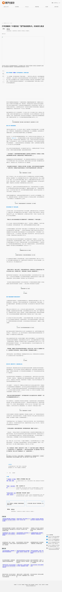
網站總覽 (47, 584)
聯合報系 (36, 584)
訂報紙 (40, 584)
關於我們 (56, 6)
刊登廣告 (15, 584)
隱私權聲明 (32, 584)
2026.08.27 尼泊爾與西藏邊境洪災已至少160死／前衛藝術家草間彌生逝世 (54, 540)
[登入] (57, 2)
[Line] (3, 76)
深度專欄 (17, 6)
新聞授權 (23, 584)
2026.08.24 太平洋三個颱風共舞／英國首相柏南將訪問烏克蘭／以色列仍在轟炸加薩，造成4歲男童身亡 (54, 549)
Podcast (27, 6)
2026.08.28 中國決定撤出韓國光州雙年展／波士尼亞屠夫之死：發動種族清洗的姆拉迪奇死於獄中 (54, 537)
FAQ (18, 584)
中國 (10, 472)
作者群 (46, 6)
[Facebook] (3, 73)
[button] (52, 2)
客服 (20, 584)
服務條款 (26, 584)
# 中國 (7, 476)
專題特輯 (37, 6)
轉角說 (8, 29)
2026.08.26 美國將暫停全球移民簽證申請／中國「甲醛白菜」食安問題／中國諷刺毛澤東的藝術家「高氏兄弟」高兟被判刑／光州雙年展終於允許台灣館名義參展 (54, 543)
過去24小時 (6, 6)
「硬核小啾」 (14, 138)
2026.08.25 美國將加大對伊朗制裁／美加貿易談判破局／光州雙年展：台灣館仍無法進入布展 (54, 546)
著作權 (29, 584)
